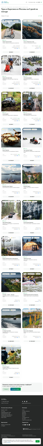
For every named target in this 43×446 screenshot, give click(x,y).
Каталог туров (4, 409)
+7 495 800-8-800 (5, 401)
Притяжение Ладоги (7, 222)
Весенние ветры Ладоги (8, 186)
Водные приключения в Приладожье (10, 258)
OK (37, 441)
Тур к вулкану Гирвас (28, 150)
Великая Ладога (27, 186)
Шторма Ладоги (6, 366)
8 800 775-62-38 (4, 403)
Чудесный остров (27, 258)
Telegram (6, 389)
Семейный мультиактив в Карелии (31, 294)
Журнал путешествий (5, 424)
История (24, 418)
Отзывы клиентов (25, 411)
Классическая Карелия (28, 222)
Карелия (4, 40)
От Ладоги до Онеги (7, 330)
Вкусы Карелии (6, 150)
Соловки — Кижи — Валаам (8, 294)
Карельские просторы (7, 77)
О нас (23, 409)
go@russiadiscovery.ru (26, 403)
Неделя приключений (7, 41)
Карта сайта (3, 417)
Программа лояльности (6, 416)
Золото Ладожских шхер (29, 41)
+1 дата (18, 154)
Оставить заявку (15, 389)
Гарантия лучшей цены (27, 419)
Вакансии (24, 413)
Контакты (24, 414)
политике (9, 442)
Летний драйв (5, 114)
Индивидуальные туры (6, 412)
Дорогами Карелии (28, 114)
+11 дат (39, 118)
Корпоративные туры (5, 413)
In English (3, 425)
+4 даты (18, 118)
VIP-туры (3, 411)
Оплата (23, 416)
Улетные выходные (28, 77)
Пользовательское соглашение (27, 434)
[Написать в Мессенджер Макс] (39, 2)
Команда (24, 412)
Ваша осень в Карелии (28, 330)
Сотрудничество (25, 417)
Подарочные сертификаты (6, 414)
